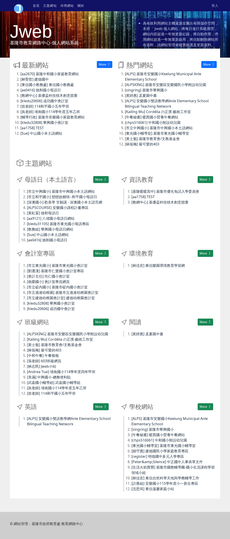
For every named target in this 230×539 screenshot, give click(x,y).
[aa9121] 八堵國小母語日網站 (51, 218)
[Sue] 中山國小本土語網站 (41, 133)
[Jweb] (18, 5)
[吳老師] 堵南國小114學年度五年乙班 (50, 111)
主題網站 (50, 5)
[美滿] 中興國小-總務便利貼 (49, 377)
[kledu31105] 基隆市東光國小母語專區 (58, 223)
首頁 (36, 5)
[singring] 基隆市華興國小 (146, 90)
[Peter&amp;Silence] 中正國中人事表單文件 (167, 461)
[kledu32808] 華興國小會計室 (44, 122)
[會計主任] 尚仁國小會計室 (48, 276)
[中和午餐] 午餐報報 (43, 355)
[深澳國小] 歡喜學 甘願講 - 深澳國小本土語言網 (64, 202)
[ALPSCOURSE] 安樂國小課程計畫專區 (57, 207)
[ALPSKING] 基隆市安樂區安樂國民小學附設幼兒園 (165, 84)
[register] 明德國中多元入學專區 (157, 456)
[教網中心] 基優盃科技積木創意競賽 (48, 95)
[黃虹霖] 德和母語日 (43, 213)
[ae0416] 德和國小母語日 (40, 90)
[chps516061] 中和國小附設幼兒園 (153, 122)
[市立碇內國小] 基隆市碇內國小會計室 (57, 287)
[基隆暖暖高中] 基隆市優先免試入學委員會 (165, 191)
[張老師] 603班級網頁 (44, 360)
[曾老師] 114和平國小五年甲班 (44, 106)
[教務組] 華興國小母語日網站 (50, 229)
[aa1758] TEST (32, 127)
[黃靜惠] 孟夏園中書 (141, 95)
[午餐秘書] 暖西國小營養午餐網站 (151, 117)
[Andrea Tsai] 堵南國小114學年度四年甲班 (61, 371)
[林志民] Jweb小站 (41, 366)
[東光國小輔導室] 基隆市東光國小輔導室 (157, 133)
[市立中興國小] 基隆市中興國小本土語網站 (159, 127)
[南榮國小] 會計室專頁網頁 (48, 281)
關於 (80, 5)
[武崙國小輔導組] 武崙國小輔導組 (53, 382)
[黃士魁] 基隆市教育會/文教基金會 (152, 138)
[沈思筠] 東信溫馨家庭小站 (152, 488)
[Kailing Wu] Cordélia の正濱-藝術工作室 (158, 111)
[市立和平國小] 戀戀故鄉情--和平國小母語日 (62, 196)
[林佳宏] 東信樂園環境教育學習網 (158, 265)
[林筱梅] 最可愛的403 (142, 144)
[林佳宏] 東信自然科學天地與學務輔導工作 (165, 478)
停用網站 (67, 5)
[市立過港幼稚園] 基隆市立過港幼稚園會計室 (62, 292)
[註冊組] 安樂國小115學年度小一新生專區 (164, 483)
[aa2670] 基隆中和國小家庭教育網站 (49, 73)
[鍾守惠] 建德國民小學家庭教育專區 (159, 450)
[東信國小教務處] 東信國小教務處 (47, 84)
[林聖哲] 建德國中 (34, 79)
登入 (215, 5)
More (103, 64)
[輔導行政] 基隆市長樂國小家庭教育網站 (52, 117)
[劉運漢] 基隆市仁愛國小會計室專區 (55, 270)
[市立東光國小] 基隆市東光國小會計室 (57, 265)
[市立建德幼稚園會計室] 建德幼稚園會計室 (61, 297)
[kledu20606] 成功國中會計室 (44, 100)
